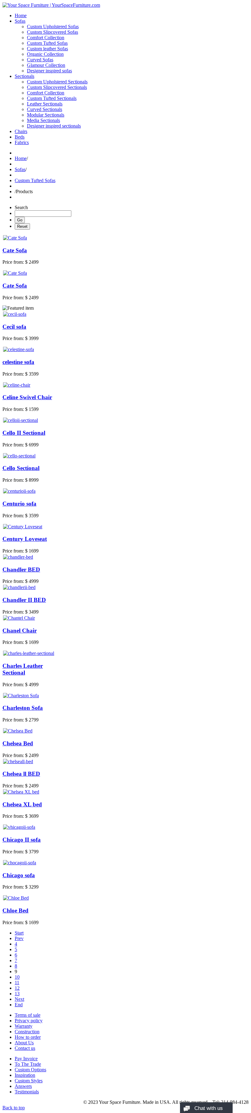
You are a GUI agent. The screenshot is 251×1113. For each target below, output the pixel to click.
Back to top (13, 1107)
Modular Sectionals (45, 114)
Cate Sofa (14, 250)
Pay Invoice (26, 1058)
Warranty (23, 1026)
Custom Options (30, 1069)
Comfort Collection (45, 37)
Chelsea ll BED (21, 774)
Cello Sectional (20, 468)
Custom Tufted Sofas (47, 43)
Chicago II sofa (21, 839)
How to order (28, 1037)
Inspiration (25, 1075)
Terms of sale (27, 1015)
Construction (27, 1031)
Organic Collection (45, 54)
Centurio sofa (19, 503)
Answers (23, 1086)
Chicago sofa (18, 875)
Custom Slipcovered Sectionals (57, 87)
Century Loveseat (24, 539)
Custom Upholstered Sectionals (57, 81)
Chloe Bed (15, 910)
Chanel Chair (19, 630)
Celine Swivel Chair (27, 397)
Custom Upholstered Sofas (53, 26)
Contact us (25, 1048)
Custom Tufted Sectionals (52, 98)
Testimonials (27, 1091)
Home (21, 15)
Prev (19, 938)
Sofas (20, 21)
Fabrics (22, 142)
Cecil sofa (14, 326)
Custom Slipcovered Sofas (52, 32)
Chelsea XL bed (22, 804)
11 (17, 982)
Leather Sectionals (44, 103)
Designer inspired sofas (49, 70)
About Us (24, 1042)
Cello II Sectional (23, 433)
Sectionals (24, 76)
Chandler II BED (24, 600)
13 (17, 993)
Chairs (21, 131)
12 (17, 988)
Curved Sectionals (44, 109)
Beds (19, 137)
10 (17, 977)
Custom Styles (29, 1080)
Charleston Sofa (22, 708)
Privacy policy (29, 1020)
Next (19, 999)
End (19, 1004)
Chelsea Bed (17, 743)
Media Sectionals (43, 120)
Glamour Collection (46, 65)
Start (19, 932)
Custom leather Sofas (47, 48)
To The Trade (28, 1064)
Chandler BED (21, 569)
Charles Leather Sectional (22, 669)
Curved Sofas (40, 59)
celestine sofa (18, 362)
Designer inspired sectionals (54, 125)
